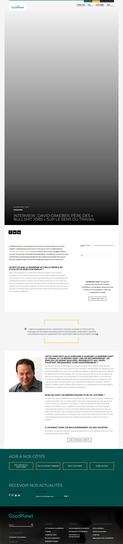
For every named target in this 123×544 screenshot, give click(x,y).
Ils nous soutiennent (52, 538)
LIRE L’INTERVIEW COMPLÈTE (79, 440)
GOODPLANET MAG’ (97, 298)
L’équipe (48, 531)
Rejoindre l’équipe (51, 541)
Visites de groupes (99, 531)
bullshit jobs (14, 251)
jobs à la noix (26, 251)
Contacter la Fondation (17, 537)
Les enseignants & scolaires (79, 528)
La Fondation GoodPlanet (54, 528)
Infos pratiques (98, 528)
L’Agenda (96, 535)
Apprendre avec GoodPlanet (103, 538)
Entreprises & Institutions (78, 531)
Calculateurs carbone (107, 1)
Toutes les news (51, 535)
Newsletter (96, 1)
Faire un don (88, 1)
